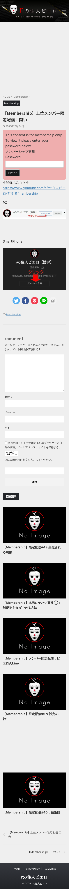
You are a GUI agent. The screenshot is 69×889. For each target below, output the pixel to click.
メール (10, 412)
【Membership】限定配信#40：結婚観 (31, 812)
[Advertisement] (34, 56)
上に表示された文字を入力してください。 (29, 459)
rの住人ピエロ (34, 877)
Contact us (50, 869)
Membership (13, 314)
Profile (16, 869)
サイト (8, 427)
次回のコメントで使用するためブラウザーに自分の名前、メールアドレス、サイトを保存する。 (33, 445)
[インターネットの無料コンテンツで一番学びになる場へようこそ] (34, 11)
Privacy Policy (32, 869)
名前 (8, 397)
